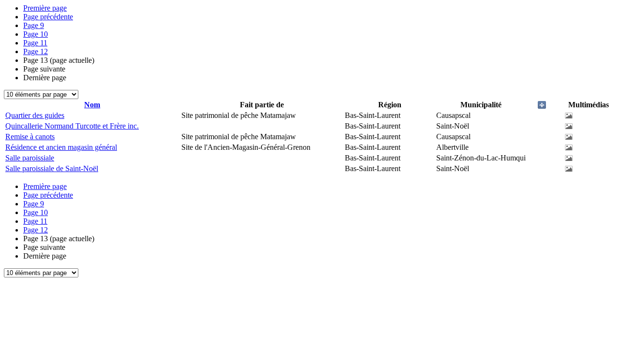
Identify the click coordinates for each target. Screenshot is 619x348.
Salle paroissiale (29, 158)
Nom (92, 105)
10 (35, 34)
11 (35, 43)
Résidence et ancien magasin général (61, 147)
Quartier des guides (34, 115)
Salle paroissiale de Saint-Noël (51, 168)
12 (35, 51)
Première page (45, 8)
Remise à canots (30, 136)
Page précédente (48, 17)
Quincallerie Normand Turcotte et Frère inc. (72, 126)
